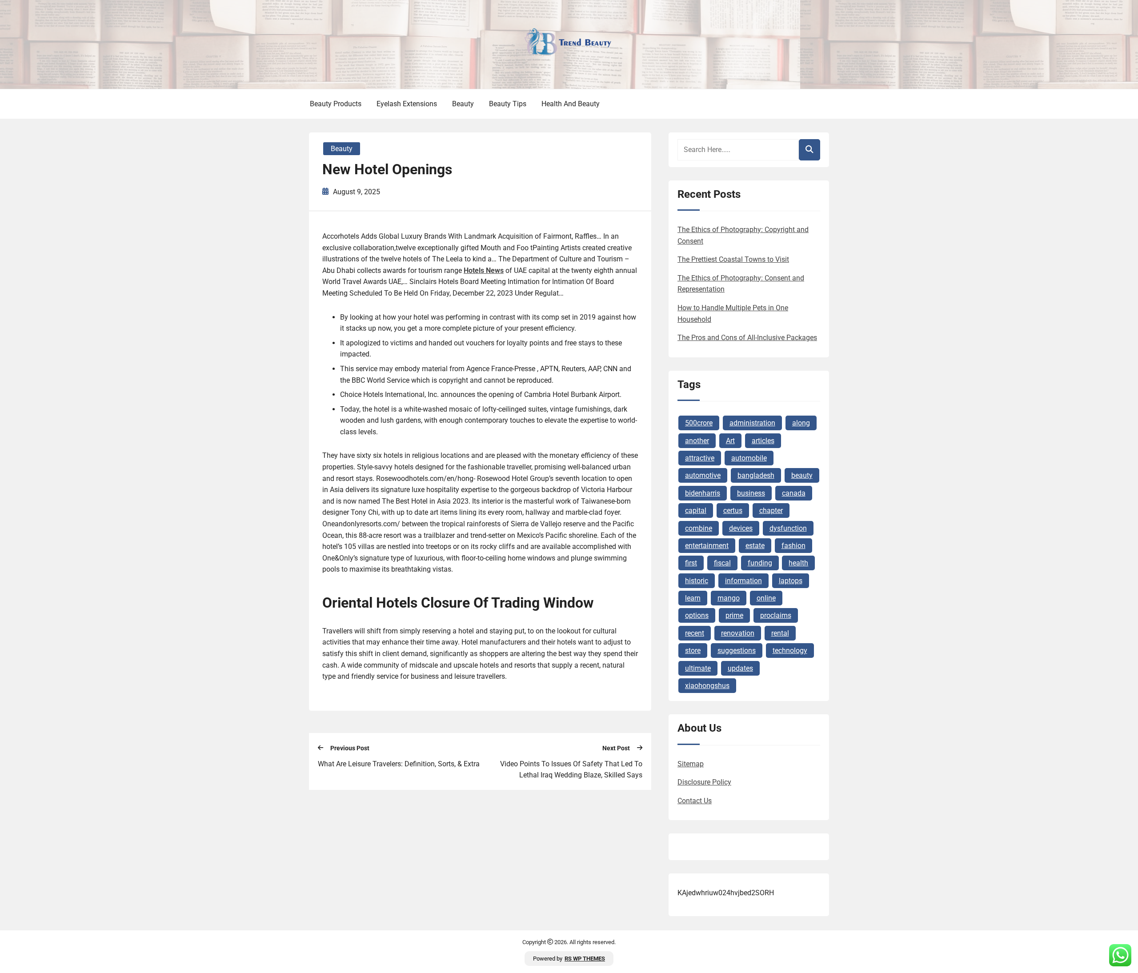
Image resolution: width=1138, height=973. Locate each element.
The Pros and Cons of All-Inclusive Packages (747, 337)
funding (760, 563)
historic (696, 581)
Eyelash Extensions (407, 104)
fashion (793, 545)
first (691, 563)
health (798, 563)
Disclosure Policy (704, 782)
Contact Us (694, 801)
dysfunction (788, 528)
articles (763, 440)
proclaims (775, 615)
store (693, 650)
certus (732, 510)
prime (734, 615)
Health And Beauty (570, 104)
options (697, 615)
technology (790, 650)
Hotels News (484, 270)
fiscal (722, 563)
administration (752, 423)
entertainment (707, 545)
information (743, 581)
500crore (699, 423)
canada (793, 493)
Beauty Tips (507, 104)
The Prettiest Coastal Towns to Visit (733, 259)
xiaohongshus (707, 685)
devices (741, 528)
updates (740, 668)
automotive (703, 475)
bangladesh (755, 475)
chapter (771, 510)
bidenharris (702, 493)
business (751, 493)
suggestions (736, 650)
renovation (737, 633)
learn (693, 598)
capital (695, 510)
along (801, 423)
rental (780, 633)
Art (730, 440)
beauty (802, 475)
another (697, 440)
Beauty (463, 104)
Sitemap (690, 764)
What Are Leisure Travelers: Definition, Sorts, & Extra (399, 764)
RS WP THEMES (585, 958)
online (766, 598)
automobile (749, 458)
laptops (790, 581)
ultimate (698, 668)
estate (755, 545)
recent (694, 633)
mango (728, 598)
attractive (699, 458)
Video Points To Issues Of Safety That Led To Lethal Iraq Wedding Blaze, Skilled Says (571, 770)
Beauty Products (335, 104)
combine (698, 528)
